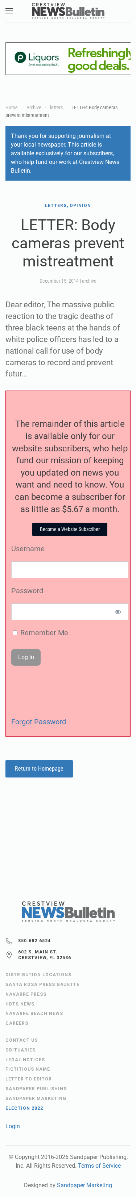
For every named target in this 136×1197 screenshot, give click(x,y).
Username (28, 548)
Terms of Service (99, 1165)
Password (27, 590)
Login (12, 1126)
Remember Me (43, 632)
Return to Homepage (39, 768)
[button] (9, 11)
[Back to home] (68, 11)
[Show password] (118, 611)
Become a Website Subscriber (70, 529)
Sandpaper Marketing (84, 1185)
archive (89, 281)
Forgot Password (38, 721)
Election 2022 (24, 1108)
